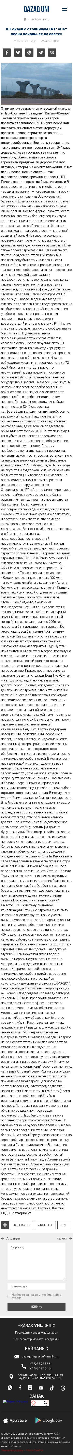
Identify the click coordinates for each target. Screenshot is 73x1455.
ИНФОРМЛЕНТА (40, 19)
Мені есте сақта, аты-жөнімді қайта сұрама (36, 1296)
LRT (64, 1225)
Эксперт (45, 1225)
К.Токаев (22, 1225)
